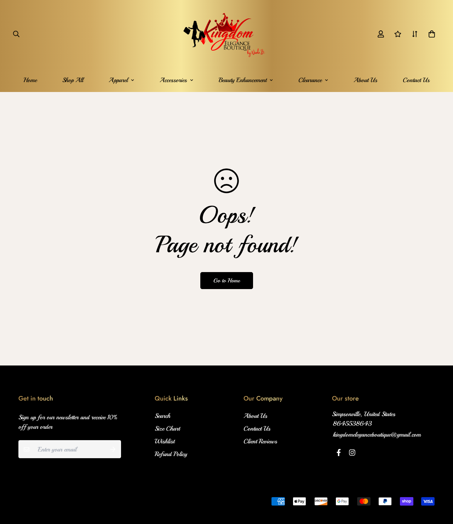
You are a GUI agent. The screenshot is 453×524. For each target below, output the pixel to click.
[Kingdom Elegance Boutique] (227, 34)
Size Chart (167, 428)
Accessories (173, 80)
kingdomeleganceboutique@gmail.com (377, 434)
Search (162, 416)
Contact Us (416, 80)
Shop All (72, 80)
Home (30, 80)
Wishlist (164, 441)
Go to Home (226, 280)
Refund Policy (171, 454)
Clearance (310, 80)
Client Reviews (260, 441)
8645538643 (352, 423)
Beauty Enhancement (242, 80)
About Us (365, 80)
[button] (430, 33)
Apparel (118, 80)
